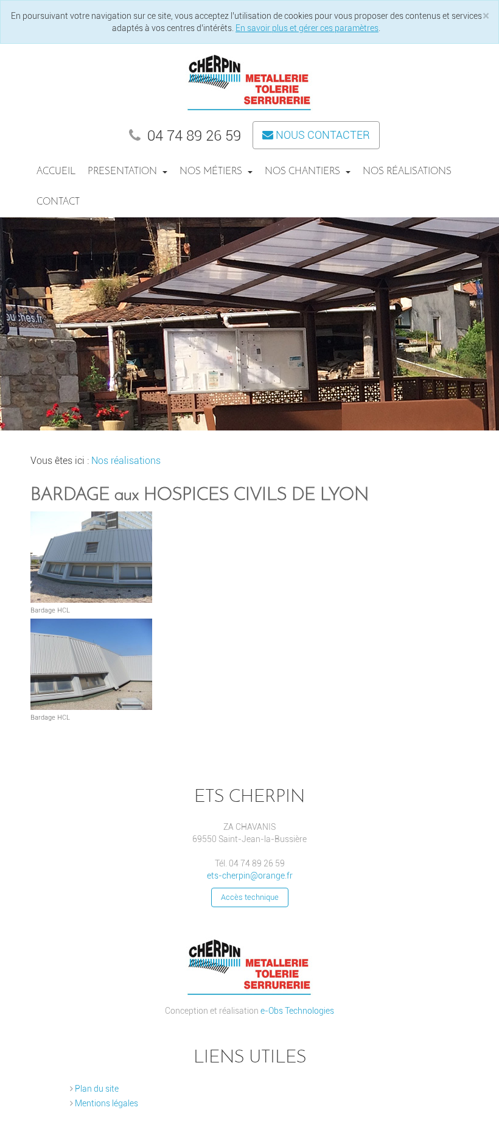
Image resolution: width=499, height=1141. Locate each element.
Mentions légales (105, 1103)
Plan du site (96, 1089)
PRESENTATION (123, 172)
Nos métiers (212, 172)
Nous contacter (321, 134)
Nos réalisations (407, 172)
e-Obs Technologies (297, 1011)
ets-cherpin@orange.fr (250, 875)
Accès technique (250, 897)
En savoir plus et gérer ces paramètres (307, 28)
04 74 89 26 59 (192, 135)
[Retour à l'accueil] (249, 80)
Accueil (56, 172)
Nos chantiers (304, 172)
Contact (58, 202)
